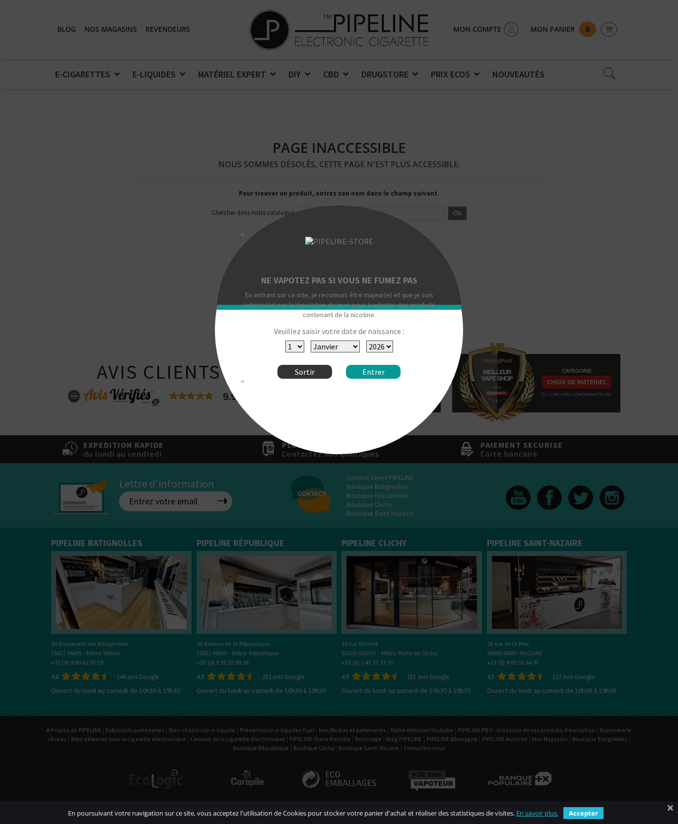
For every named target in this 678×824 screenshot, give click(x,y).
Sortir (305, 372)
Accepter (583, 813)
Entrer (373, 372)
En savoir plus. (537, 813)
